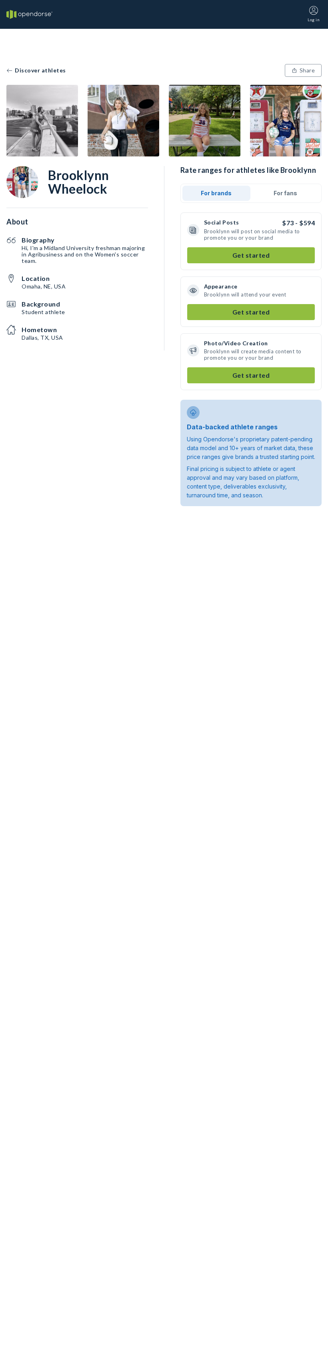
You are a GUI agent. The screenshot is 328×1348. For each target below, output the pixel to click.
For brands (216, 193)
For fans (285, 193)
